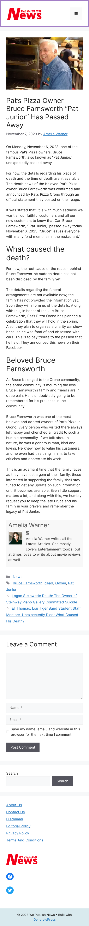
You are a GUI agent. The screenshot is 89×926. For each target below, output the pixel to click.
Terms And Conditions (24, 840)
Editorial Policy (18, 826)
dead (48, 583)
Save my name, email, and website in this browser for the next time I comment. (45, 732)
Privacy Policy (17, 833)
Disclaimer (14, 819)
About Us (14, 805)
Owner (60, 583)
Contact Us (15, 812)
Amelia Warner (28, 525)
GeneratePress (45, 919)
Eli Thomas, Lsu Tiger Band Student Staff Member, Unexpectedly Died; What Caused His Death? (43, 614)
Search (12, 773)
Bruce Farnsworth (27, 583)
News (17, 577)
